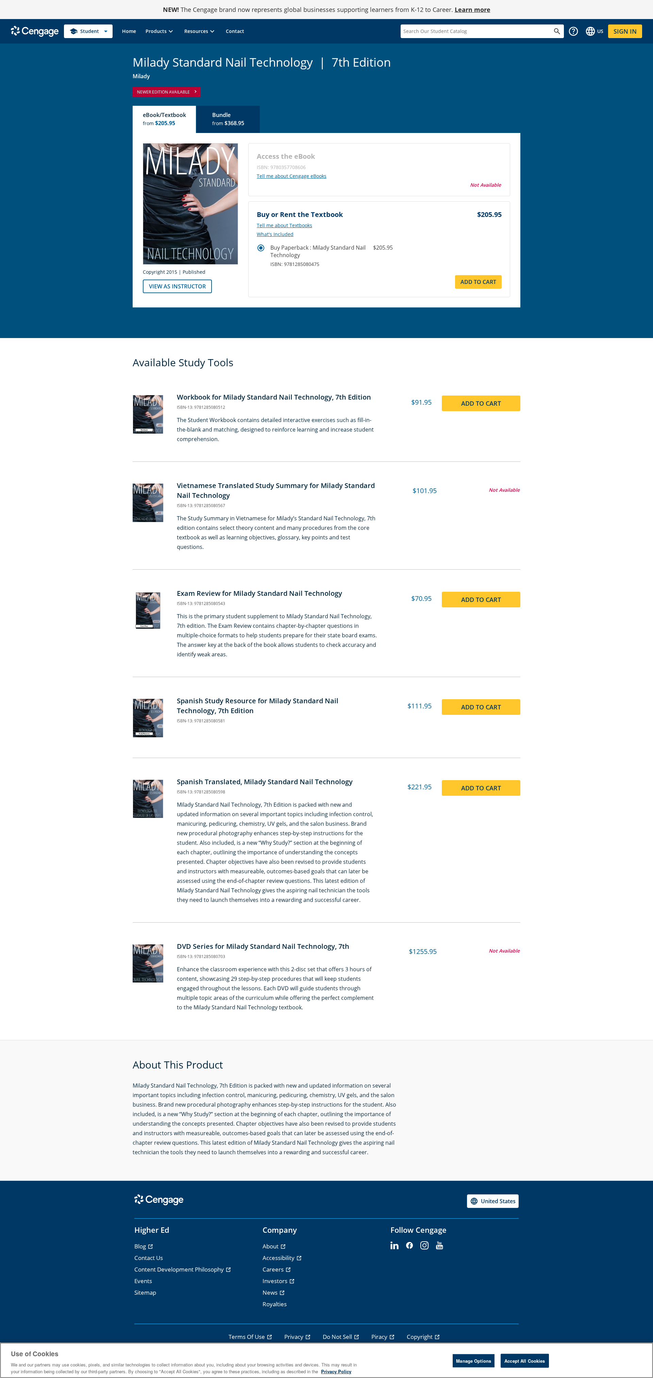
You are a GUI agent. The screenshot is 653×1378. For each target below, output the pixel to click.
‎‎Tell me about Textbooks (284, 225)
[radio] (261, 248)
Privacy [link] (294, 1337)
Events (143, 1281)
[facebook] (409, 1246)
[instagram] (424, 1246)
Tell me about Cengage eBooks (291, 176)
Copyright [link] (420, 1337)
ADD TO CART (478, 282)
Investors (276, 1281)
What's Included (275, 234)
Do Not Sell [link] (338, 1337)
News (271, 1292)
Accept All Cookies (524, 1361)
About (271, 1246)
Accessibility (279, 1258)
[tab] (165, 119)
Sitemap (145, 1292)
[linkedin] (394, 1246)
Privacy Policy (336, 1371)
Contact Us (148, 1258)
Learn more (472, 9)
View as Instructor (177, 286)
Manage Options (473, 1361)
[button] (160, 31)
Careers (274, 1269)
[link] (129, 31)
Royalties (275, 1304)
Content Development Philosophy (179, 1269)
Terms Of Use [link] (247, 1337)
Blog (140, 1246)
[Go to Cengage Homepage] (34, 31)
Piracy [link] (380, 1337)
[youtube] (439, 1246)
